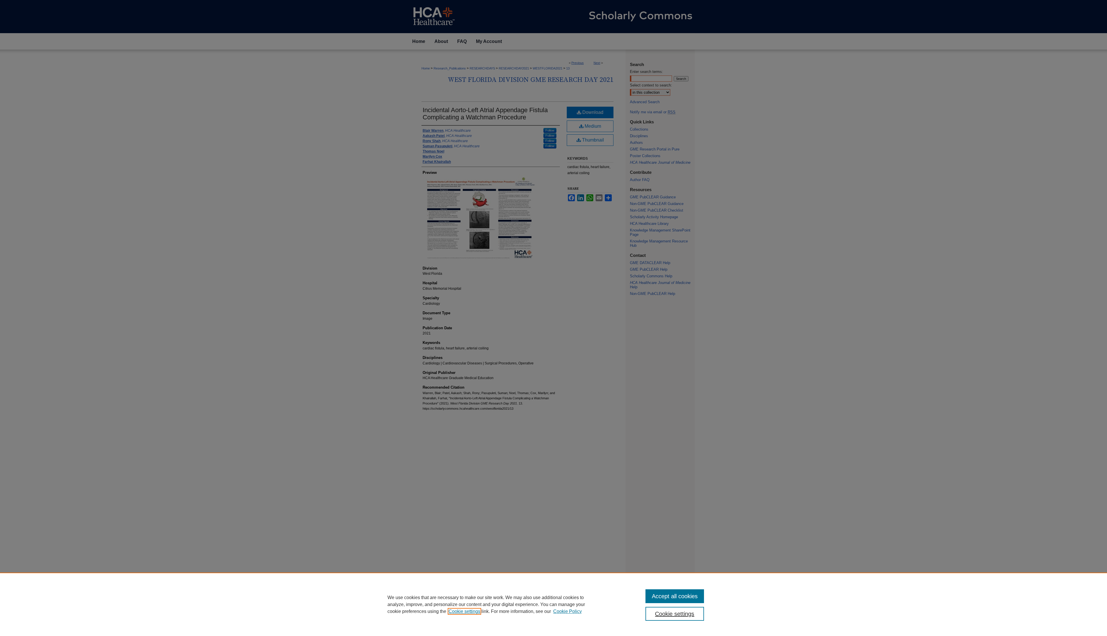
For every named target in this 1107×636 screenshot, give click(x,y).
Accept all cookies (675, 596)
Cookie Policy (567, 611)
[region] (553, 604)
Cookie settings (464, 611)
